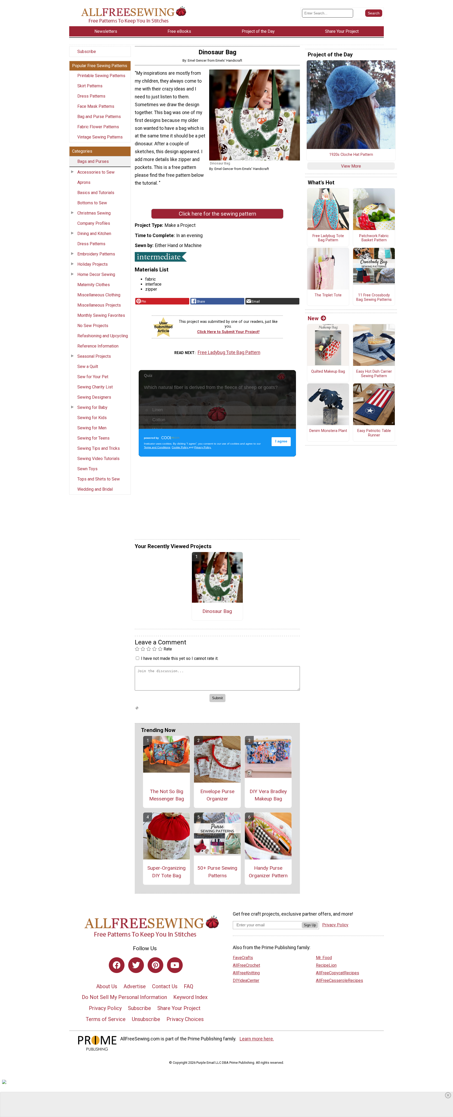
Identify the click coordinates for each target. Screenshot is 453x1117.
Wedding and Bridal (95, 489)
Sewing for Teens (93, 438)
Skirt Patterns (90, 85)
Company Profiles (93, 223)
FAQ (188, 986)
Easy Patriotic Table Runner (374, 433)
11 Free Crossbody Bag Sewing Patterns (374, 297)
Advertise (134, 986)
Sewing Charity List (95, 386)
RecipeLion (326, 965)
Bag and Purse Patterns (99, 116)
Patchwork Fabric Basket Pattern (374, 238)
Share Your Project (179, 1008)
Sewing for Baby (92, 407)
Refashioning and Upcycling (102, 335)
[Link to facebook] (117, 965)
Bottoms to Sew (92, 202)
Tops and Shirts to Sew (98, 479)
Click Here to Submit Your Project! (228, 332)
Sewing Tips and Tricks (98, 448)
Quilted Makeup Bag (328, 372)
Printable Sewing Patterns (101, 75)
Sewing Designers (94, 397)
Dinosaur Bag (217, 611)
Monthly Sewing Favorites (101, 315)
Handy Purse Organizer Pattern (268, 872)
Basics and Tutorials (95, 192)
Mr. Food (324, 957)
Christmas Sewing (94, 213)
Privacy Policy (105, 1008)
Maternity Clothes (93, 284)
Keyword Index (190, 997)
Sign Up (310, 925)
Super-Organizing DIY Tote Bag (166, 872)
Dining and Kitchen (94, 233)
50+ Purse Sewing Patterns (217, 872)
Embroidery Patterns (96, 254)
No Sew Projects (92, 325)
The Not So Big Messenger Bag (166, 795)
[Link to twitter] (136, 965)
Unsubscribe (146, 1019)
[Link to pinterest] (155, 965)
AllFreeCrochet (246, 965)
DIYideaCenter (246, 980)
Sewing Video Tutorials (98, 458)
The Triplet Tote (328, 295)
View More (351, 166)
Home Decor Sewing (96, 274)
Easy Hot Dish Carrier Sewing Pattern (374, 374)
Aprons (83, 182)
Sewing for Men (91, 427)
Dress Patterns (91, 96)
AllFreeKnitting (246, 972)
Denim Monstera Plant (328, 431)
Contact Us (164, 986)
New (313, 318)
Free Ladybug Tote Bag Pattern (229, 352)
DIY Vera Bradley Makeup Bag (268, 795)
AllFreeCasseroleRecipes (339, 980)
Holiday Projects (92, 264)
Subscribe (86, 51)
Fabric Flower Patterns (98, 126)
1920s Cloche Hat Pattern (351, 155)
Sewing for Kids (92, 417)
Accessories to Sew (96, 172)
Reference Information (97, 346)
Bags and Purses (93, 161)
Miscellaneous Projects (99, 305)
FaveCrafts (243, 957)
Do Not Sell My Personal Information (124, 997)
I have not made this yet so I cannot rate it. (179, 658)
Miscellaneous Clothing (98, 294)
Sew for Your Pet (92, 376)
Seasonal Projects (94, 356)
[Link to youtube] (175, 965)
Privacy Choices (185, 1019)
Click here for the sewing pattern (217, 214)
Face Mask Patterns (95, 106)
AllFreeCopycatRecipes (337, 972)
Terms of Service (106, 1019)
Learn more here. (257, 1038)
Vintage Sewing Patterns (100, 137)
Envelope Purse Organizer (217, 795)
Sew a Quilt (87, 366)
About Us (106, 986)
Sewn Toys (87, 468)
